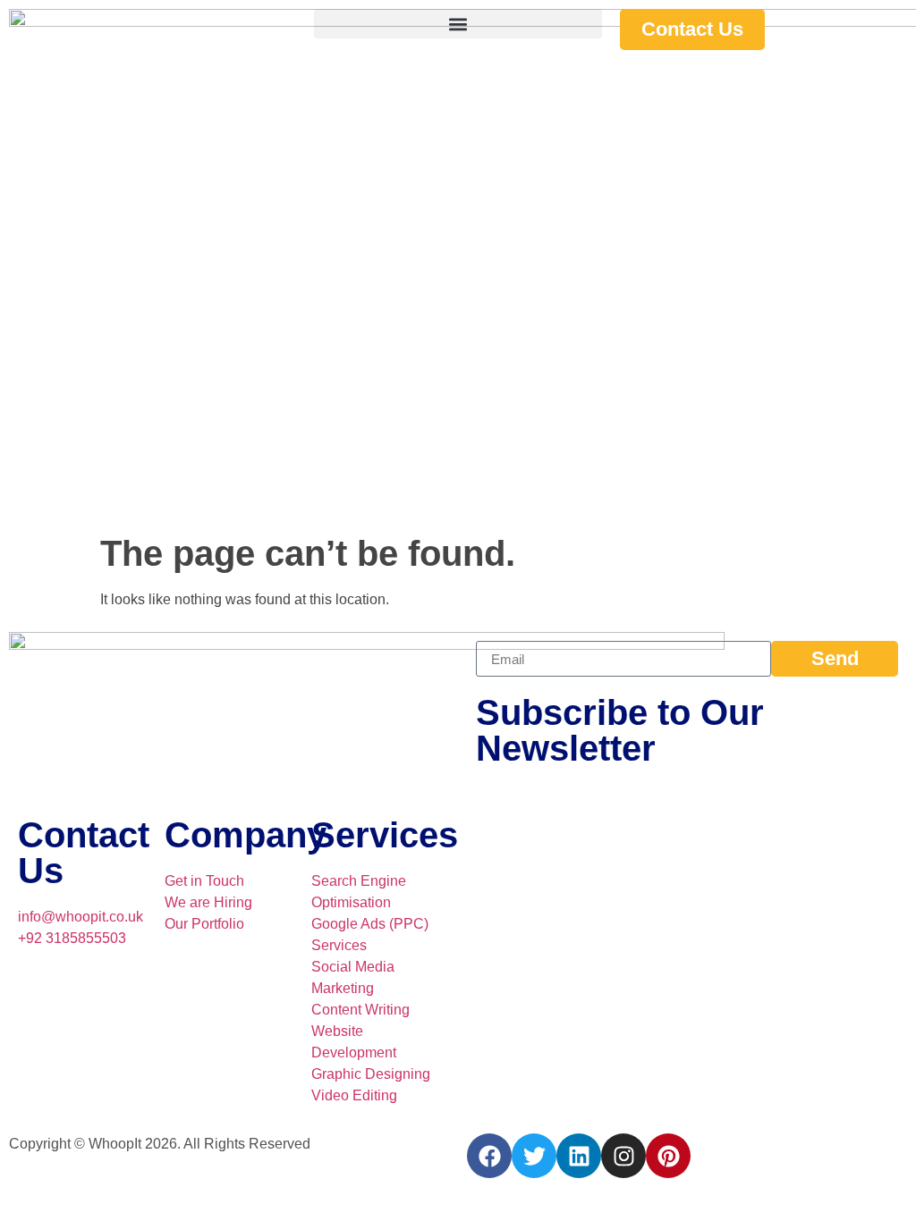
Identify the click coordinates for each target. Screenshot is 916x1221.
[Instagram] (623, 1155)
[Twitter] (534, 1155)
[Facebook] (489, 1155)
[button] (457, 23)
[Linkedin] (578, 1155)
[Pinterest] (668, 1155)
